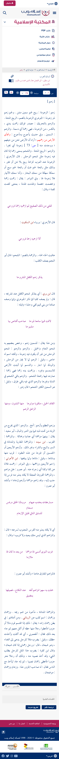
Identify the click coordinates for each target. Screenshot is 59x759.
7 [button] (48, 92)
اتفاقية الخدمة (34, 723)
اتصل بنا (22, 723)
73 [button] (26, 93)
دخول (9, 3)
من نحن (12, 723)
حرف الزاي (30, 70)
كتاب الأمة (45, 37)
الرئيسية (50, 70)
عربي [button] (51, 3)
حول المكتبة (44, 43)
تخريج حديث (33, 707)
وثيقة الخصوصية (49, 723)
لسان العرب (41, 70)
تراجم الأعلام (43, 61)
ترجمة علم (49, 707)
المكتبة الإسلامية (32, 21)
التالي (8, 687)
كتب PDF (45, 30)
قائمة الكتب (45, 49)
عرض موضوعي (44, 55)
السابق (15, 687)
